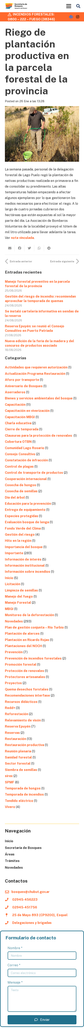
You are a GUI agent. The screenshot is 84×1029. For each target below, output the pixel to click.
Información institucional (25, 565)
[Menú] (69, 6)
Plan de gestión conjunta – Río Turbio (34, 627)
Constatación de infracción (26, 460)
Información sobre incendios (27, 572)
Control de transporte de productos (34, 473)
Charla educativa (18, 423)
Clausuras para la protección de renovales (39, 436)
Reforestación (16, 714)
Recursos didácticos (21, 702)
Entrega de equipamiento (25, 510)
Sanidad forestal (18, 757)
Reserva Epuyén (17, 726)
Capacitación (15, 405)
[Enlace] (16, 6)
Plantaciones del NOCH (23, 646)
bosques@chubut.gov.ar (30, 892)
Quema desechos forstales (26, 689)
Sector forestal (17, 763)
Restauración (15, 739)
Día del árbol (15, 497)
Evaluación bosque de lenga (27, 522)
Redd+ (10, 708)
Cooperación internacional (26, 479)
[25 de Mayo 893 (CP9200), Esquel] (8, 915)
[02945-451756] (8, 907)
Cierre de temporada (21, 429)
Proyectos (13, 683)
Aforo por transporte (22, 380)
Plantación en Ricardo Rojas (27, 640)
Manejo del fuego (19, 596)
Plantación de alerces (22, 633)
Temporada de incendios (24, 794)
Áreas (9, 854)
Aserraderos (15, 392)
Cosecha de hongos (20, 485)
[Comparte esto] (19, 248)
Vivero (10, 807)
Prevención (14, 652)
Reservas (12, 733)
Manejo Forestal (18, 603)
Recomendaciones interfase (27, 695)
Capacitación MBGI (20, 417)
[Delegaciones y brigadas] (8, 923)
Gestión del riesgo (20, 534)
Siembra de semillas (21, 770)
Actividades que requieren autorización (36, 367)
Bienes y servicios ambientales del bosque (39, 398)
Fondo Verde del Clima (23, 528)
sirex (9, 776)
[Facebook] (71, 17)
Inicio (9, 578)
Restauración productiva (24, 745)
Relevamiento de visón (23, 720)
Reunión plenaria (18, 751)
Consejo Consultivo (20, 454)
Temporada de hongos (23, 788)
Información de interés (23, 559)
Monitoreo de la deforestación (29, 615)
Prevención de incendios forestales (33, 658)
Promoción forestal (20, 664)
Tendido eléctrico (19, 801)
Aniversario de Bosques (24, 386)
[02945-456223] (8, 900)
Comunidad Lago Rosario (24, 448)
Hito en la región (18, 541)
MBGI (9, 609)
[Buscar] (78, 6)
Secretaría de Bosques (23, 848)
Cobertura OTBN (18, 442)
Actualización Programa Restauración (35, 374)
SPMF (9, 782)
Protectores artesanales (25, 677)
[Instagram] (77, 17)
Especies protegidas (21, 516)
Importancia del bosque (24, 547)
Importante (14, 553)
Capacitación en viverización (27, 411)
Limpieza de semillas (21, 590)
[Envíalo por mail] (10, 248)
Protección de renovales (24, 671)
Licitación (12, 584)
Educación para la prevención (28, 504)
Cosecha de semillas (21, 491)
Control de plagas (19, 466)
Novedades (14, 621)
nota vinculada (22, 238)
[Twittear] (29, 248)
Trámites (12, 861)
